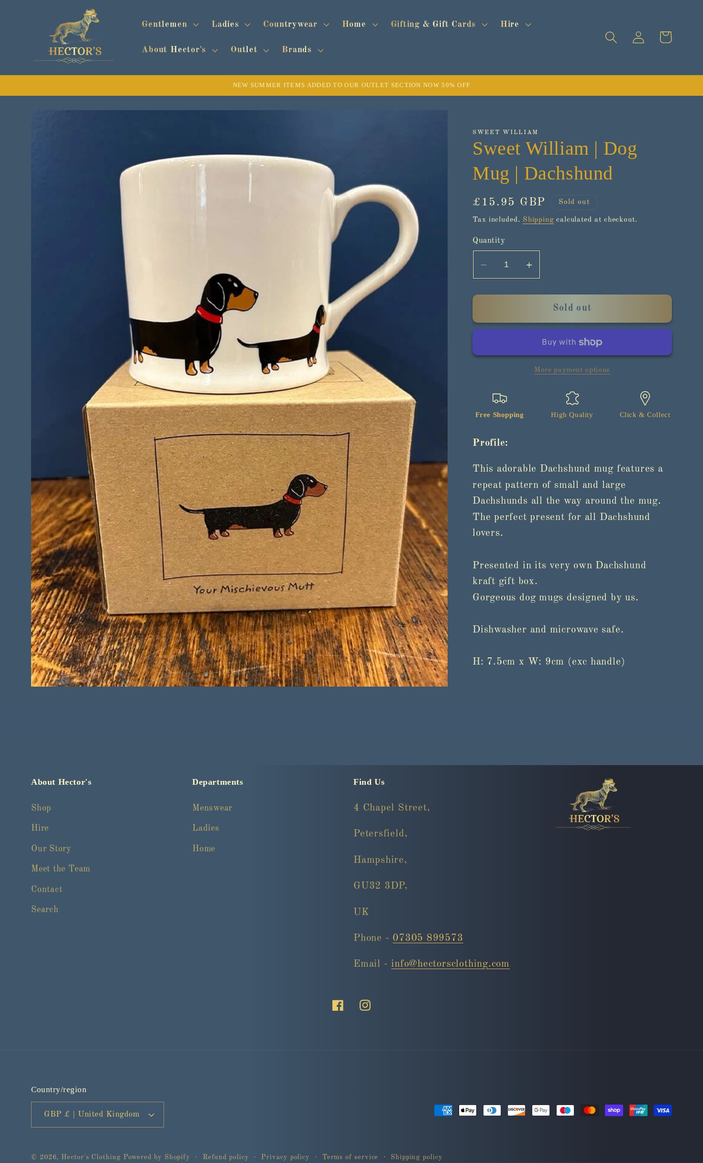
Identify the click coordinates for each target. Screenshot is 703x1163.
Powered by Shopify (156, 1156)
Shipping (538, 220)
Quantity (488, 241)
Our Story (51, 849)
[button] (169, 24)
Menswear (212, 808)
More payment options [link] (572, 370)
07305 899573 (428, 939)
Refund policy (226, 1156)
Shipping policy (417, 1156)
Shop (41, 808)
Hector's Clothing (92, 1156)
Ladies (206, 828)
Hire (40, 828)
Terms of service (350, 1156)
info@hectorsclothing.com (450, 965)
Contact (46, 889)
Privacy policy (285, 1156)
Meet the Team (60, 869)
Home (203, 849)
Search (45, 910)
